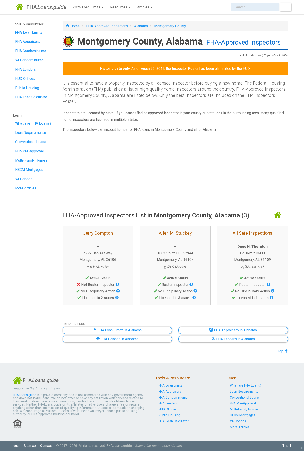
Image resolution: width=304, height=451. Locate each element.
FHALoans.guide (24, 395)
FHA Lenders (25, 69)
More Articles (25, 188)
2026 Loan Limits (87, 7)
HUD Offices (25, 78)
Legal (16, 446)
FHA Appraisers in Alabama (235, 330)
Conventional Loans (30, 142)
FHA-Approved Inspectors (107, 26)
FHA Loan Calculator (31, 97)
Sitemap (30, 446)
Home (74, 26)
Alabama (141, 26)
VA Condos (23, 179)
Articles (143, 7)
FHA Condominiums (30, 51)
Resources (119, 7)
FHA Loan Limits (170, 385)
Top (280, 351)
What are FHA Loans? (245, 385)
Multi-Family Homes (31, 160)
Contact (46, 446)
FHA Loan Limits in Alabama (119, 330)
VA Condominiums (29, 60)
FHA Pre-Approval (29, 151)
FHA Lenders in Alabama (235, 339)
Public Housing (27, 88)
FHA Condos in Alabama (119, 339)
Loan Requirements (30, 133)
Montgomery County (170, 26)
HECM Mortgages (29, 170)
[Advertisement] (175, 175)
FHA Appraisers (27, 41)
